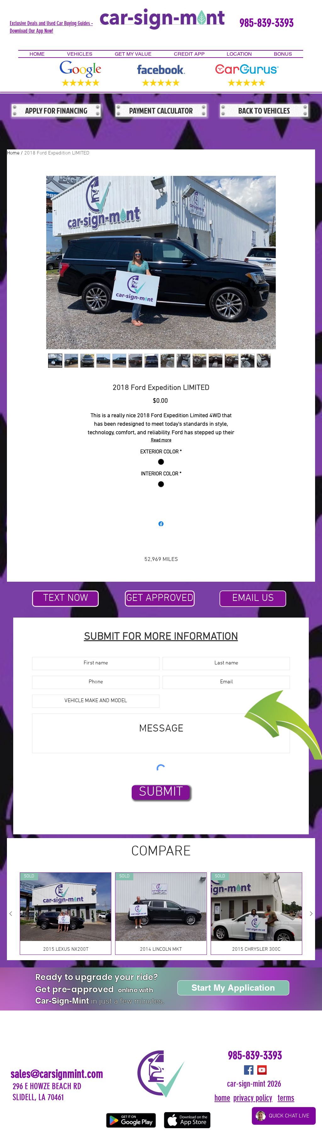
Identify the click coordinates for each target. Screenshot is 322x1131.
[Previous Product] (10, 913)
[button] (51, 26)
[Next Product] (311, 913)
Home (13, 153)
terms (286, 1098)
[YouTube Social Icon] (262, 1070)
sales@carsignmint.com (57, 1074)
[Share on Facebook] (161, 524)
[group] (161, 913)
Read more (161, 440)
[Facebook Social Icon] (248, 1070)
